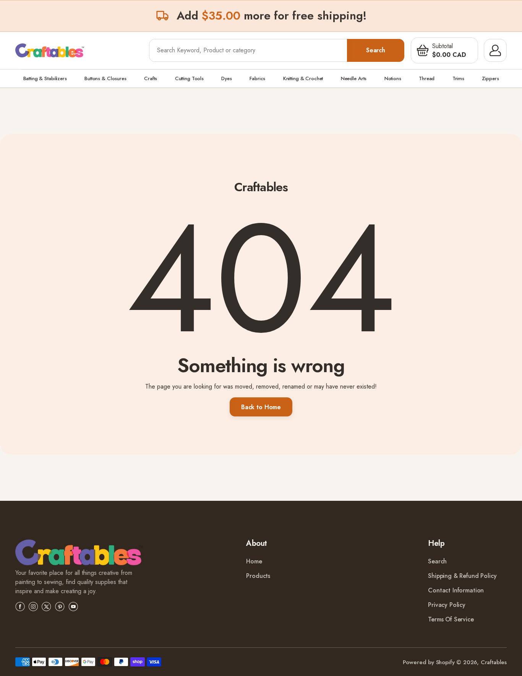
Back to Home (261, 407)
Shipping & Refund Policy (462, 575)
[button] (422, 50)
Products (258, 575)
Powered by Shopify (429, 662)
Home (254, 561)
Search (375, 50)
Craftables (494, 662)
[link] (79, 554)
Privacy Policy (446, 604)
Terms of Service (450, 619)
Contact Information (456, 590)
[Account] (495, 50)
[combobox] (248, 50)
